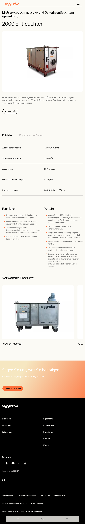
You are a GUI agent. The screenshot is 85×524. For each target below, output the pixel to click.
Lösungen (6, 425)
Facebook (6, 463)
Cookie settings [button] (37, 503)
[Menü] (78, 4)
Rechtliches (45, 495)
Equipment (48, 419)
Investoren (48, 432)
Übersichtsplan (60, 495)
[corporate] (12, 3)
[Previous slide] (73, 353)
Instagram (24, 463)
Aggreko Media (12, 463)
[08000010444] (42, 519)
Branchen (6, 419)
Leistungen (7, 432)
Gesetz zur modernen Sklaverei (14, 503)
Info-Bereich (48, 425)
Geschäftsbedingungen (27, 495)
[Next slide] (80, 353)
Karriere (46, 438)
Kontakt (46, 445)
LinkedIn (18, 463)
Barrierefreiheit (8, 495)
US (3, 480)
